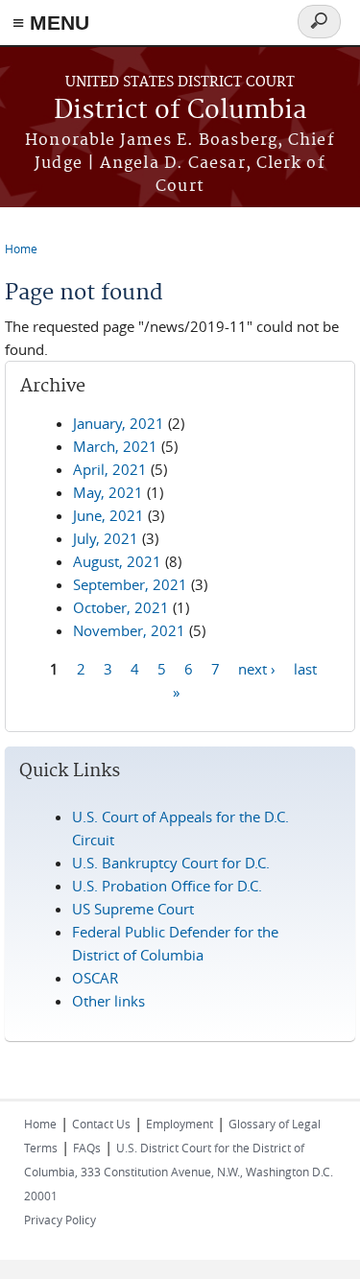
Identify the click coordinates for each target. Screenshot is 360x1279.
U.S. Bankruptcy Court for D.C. (171, 862)
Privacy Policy (60, 1219)
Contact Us (101, 1123)
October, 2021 (121, 607)
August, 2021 (117, 561)
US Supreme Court (133, 908)
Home (21, 248)
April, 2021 (110, 469)
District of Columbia (180, 111)
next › (257, 667)
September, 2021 (130, 584)
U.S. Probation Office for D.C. (167, 885)
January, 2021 (118, 423)
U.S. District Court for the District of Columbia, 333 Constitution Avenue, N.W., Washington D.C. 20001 (178, 1171)
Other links (108, 1000)
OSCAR (95, 977)
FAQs (87, 1147)
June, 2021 (108, 515)
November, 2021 (129, 630)
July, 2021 (105, 538)
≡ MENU (50, 23)
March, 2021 (115, 446)
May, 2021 (108, 492)
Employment (179, 1123)
